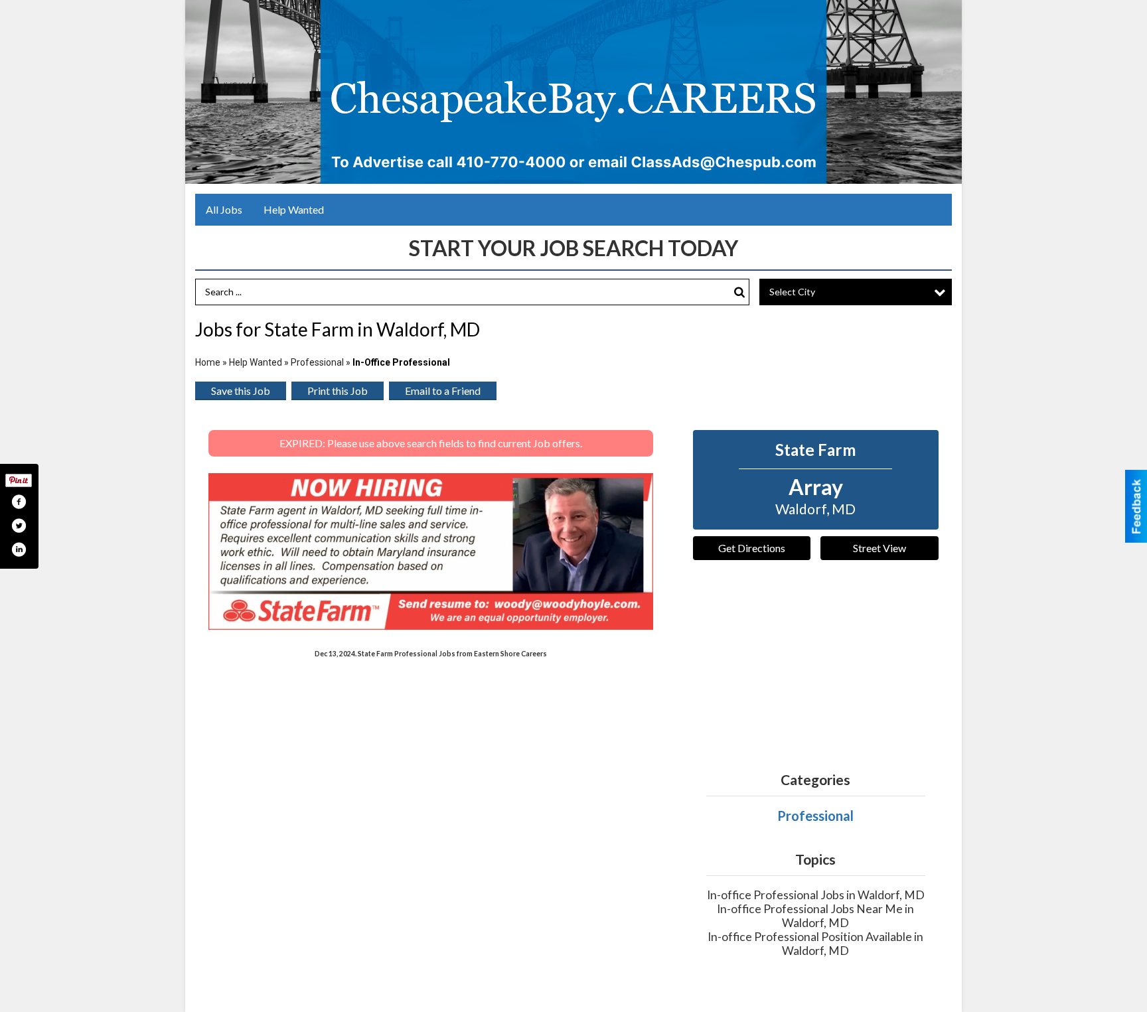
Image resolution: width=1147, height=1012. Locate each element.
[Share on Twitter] (18, 525)
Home (207, 362)
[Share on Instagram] (18, 549)
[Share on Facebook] (18, 501)
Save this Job (240, 390)
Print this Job (337, 390)
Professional (317, 362)
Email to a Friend (443, 390)
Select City (792, 291)
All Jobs (224, 209)
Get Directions (751, 548)
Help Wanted (294, 209)
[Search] (739, 292)
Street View (879, 548)
